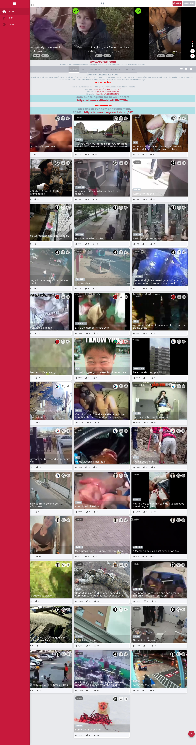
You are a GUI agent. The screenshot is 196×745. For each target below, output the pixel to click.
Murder (79, 234)
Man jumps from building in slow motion (99, 551)
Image (79, 698)
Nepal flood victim (143, 462)
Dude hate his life (85, 640)
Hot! (11, 18)
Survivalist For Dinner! (88, 730)
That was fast (83, 283)
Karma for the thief (144, 194)
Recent (73, 69)
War (78, 589)
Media (79, 117)
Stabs (136, 636)
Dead (136, 321)
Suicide (137, 413)
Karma (137, 190)
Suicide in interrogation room (150, 417)
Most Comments (112, 69)
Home (11, 11)
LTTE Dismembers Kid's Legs (92, 328)
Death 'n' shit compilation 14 (149, 372)
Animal (79, 725)
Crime (78, 410)
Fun (135, 142)
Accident (138, 234)
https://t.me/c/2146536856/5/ (107, 92)
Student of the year (144, 640)
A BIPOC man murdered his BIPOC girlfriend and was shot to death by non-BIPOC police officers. (101, 146)
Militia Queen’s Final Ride (90, 462)
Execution (139, 368)
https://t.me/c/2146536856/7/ (107, 94)
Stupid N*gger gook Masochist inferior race (101, 372)
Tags (11, 24)
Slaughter (81, 324)
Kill (77, 458)
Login (178, 3)
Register (190, 3)
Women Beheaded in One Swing (36, 372)
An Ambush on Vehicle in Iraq (34, 328)
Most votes (95, 69)
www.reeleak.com (103, 61)
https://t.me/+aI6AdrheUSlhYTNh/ (107, 89)
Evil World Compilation (31, 417)
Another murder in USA (89, 238)
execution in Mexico (87, 506)
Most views (129, 69)
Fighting (80, 187)
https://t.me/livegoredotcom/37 (108, 112)
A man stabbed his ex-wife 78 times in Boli (43, 685)
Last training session (145, 238)
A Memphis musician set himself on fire (156, 551)
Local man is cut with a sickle (35, 596)
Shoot (79, 140)
